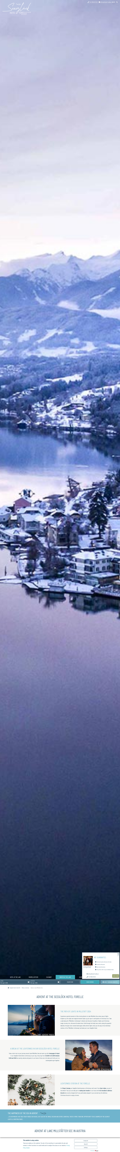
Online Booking (90, 982)
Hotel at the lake (15, 977)
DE (114, 2)
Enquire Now (70, 982)
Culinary (49, 977)
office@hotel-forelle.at (106, 2)
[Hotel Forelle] (16, 8)
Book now (115, 976)
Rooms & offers (33, 977)
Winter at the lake (65, 977)
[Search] (117, 2)
